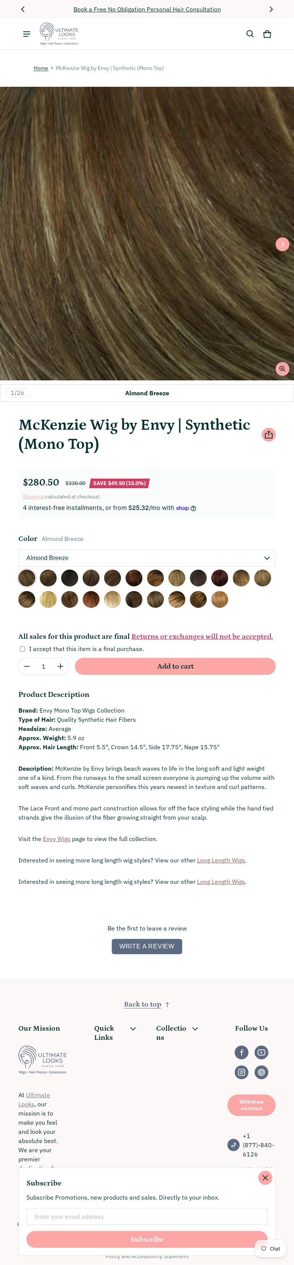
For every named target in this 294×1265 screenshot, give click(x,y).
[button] (250, 34)
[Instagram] (241, 1072)
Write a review (147, 946)
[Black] (69, 578)
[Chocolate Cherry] (112, 578)
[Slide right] (271, 9)
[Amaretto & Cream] (48, 578)
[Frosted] (241, 578)
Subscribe (147, 1240)
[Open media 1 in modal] (147, 233)
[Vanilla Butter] (219, 599)
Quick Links (104, 1033)
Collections (171, 1033)
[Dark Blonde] (176, 578)
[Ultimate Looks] (59, 34)
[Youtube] (261, 1052)
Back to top (142, 1004)
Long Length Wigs (221, 860)
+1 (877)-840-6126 (258, 1145)
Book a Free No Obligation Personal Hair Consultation (147, 9)
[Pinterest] (261, 1072)
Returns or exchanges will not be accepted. (202, 637)
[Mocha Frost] (155, 599)
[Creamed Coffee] (155, 578)
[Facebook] (241, 1052)
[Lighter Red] (91, 599)
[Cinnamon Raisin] (134, 578)
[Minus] (26, 666)
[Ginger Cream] (262, 578)
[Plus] (60, 666)
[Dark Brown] (198, 578)
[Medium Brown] (134, 599)
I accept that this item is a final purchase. (86, 649)
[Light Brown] (69, 599)
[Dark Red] (219, 578)
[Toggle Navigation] (26, 34)
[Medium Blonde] (112, 599)
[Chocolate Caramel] (91, 578)
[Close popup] (265, 1178)
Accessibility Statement (160, 1256)
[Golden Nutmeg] (26, 599)
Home (41, 68)
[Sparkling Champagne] (176, 599)
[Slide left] (23, 9)
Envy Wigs (56, 839)
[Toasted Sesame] (198, 599)
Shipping (33, 496)
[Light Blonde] (48, 599)
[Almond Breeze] (26, 578)
